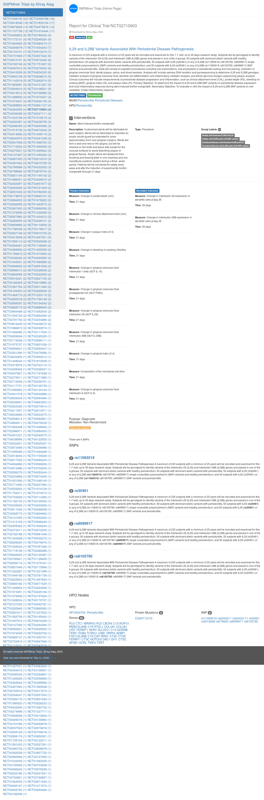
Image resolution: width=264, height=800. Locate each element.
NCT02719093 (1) (15, 381)
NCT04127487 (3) (15, 155)
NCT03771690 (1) (15, 484)
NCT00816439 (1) (39, 621)
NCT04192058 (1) (15, 794)
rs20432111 (240, 618)
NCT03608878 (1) (39, 748)
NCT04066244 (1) (15, 769)
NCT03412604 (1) (39, 715)
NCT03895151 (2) (39, 196)
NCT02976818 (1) (39, 728)
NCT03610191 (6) (15, 60)
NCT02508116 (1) (15, 563)
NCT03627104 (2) (39, 278)
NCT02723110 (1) (39, 365)
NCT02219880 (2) (39, 282)
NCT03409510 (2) (39, 179)
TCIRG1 (92, 633)
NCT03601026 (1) (39, 344)
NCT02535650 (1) (15, 489)
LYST (73, 630)
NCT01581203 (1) (15, 744)
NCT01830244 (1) (39, 526)
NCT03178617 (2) (39, 229)
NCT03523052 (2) (39, 274)
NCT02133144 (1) (39, 390)
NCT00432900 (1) (15, 707)
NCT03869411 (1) (15, 423)
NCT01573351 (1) (15, 592)
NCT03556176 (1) (15, 699)
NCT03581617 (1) (15, 612)
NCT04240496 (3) (39, 126)
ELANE (83, 627)
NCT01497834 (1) (39, 579)
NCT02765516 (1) (15, 691)
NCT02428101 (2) (39, 221)
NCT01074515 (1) (39, 493)
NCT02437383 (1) (39, 484)
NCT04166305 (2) (15, 282)
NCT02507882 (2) (15, 216)
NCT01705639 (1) (39, 456)
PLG (72, 623)
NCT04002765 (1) (15, 790)
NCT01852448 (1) (15, 427)
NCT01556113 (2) (15, 241)
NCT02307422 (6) (39, 56)
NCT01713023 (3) (15, 146)
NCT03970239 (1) (39, 769)
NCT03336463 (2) (15, 258)
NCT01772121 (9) (15, 39)
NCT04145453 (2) (15, 291)
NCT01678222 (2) (39, 200)
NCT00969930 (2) (15, 266)
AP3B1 (74, 642)
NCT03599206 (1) (39, 464)
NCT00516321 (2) (15, 278)
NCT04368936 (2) (15, 249)
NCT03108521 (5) (39, 89)
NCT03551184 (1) (15, 658)
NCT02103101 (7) (15, 51)
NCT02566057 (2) (15, 303)
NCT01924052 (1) (15, 781)
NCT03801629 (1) (39, 699)
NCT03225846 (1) (15, 608)
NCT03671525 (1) (39, 583)
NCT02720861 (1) (15, 777)
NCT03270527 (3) (15, 150)
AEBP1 (120, 633)
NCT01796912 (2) (15, 254)
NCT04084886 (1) (15, 464)
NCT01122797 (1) (39, 658)
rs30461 (254, 618)
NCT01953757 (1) (39, 637)
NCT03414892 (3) (15, 134)
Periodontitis (86, 100)
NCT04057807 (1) (15, 373)
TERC (73, 633)
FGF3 (73, 636)
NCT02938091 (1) (15, 402)
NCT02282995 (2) (15, 204)
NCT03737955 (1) (39, 757)
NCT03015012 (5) (15, 93)
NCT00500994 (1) (15, 757)
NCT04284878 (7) (15, 47)
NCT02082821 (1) (39, 418)
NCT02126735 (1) (39, 386)
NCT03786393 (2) (39, 192)
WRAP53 (90, 623)
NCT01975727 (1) (15, 344)
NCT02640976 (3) (15, 138)
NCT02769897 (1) (39, 777)
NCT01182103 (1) (15, 501)
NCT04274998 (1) (15, 711)
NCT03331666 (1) (15, 654)
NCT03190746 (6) (15, 64)
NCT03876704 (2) (39, 171)
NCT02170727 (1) (39, 600)
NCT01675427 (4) (39, 97)
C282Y (140, 618)
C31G (148, 618)
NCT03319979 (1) (15, 365)
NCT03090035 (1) (15, 674)
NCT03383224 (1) (39, 666)
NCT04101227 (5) (39, 84)
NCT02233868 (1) (15, 476)
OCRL (83, 642)
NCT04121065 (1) (15, 517)
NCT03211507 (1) (15, 410)
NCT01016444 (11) (42, 31)
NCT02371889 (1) (39, 377)
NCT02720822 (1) (39, 649)
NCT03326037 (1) (39, 369)
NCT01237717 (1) (39, 711)
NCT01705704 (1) (15, 740)
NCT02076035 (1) (39, 423)
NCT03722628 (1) (15, 497)
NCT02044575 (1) (39, 435)
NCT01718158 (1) (15, 550)
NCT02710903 (15, 12)
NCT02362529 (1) (15, 753)
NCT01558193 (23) (15, 18)
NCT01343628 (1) (15, 538)
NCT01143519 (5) (15, 80)
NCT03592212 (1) (39, 357)
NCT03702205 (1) (39, 468)
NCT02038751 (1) (39, 381)
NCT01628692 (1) (39, 427)
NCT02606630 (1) (15, 542)
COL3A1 (110, 627)
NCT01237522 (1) (39, 612)
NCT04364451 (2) (15, 245)
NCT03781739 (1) (39, 575)
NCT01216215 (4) (39, 117)
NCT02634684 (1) (15, 414)
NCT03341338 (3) (39, 138)
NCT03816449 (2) (15, 324)
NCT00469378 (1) (15, 720)
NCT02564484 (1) (39, 398)
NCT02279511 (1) (15, 377)
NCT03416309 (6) (15, 72)
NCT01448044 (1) (15, 361)
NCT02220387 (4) (15, 122)
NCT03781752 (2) (15, 320)
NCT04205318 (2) (15, 299)
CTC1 (79, 623)
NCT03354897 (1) (39, 674)
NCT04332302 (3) (39, 167)
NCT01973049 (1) (15, 633)
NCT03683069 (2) (15, 274)
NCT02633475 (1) (39, 414)
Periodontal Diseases (109, 100)
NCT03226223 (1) (39, 703)
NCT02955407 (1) (39, 348)
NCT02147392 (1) (15, 625)
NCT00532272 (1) (39, 538)
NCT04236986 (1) (39, 447)
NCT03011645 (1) (15, 509)
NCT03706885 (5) (39, 93)
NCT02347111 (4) (39, 113)
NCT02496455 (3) (15, 126)
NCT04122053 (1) (39, 439)
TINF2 (92, 642)
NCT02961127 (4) (39, 105)
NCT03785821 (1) (15, 559)
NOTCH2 (96, 639)
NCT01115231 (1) (15, 645)
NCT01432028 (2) (39, 212)
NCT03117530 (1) (39, 332)
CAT (97, 636)
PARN (73, 627)
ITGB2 (82, 633)
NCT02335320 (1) (39, 336)
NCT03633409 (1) (15, 357)
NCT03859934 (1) (15, 336)
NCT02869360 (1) (39, 608)
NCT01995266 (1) (15, 451)
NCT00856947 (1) (15, 348)
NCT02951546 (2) (39, 266)
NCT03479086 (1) (39, 353)
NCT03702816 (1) (15, 641)
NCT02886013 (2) (15, 270)
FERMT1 (83, 630)
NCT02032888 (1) (39, 394)
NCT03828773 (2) (15, 307)
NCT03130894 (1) (39, 720)
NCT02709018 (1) (39, 732)
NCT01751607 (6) (39, 64)
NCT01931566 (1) (15, 480)
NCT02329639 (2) (39, 291)
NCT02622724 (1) (39, 633)
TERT (100, 642)
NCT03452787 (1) (39, 604)
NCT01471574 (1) (39, 786)
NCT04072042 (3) (39, 130)
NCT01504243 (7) (39, 47)
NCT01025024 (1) (15, 546)
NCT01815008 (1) (39, 361)
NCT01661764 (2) (15, 287)
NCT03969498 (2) (15, 311)
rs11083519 (209, 618)
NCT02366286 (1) (39, 550)
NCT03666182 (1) (15, 583)
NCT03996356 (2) (39, 208)
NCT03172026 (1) (15, 340)
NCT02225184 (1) (39, 592)
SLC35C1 (104, 630)
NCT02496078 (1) (15, 662)
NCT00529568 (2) (39, 241)
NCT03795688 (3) (15, 167)
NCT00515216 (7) (39, 51)
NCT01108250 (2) (39, 245)
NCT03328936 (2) (39, 270)
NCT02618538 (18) (15, 23)
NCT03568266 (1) (15, 715)
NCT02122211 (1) (39, 740)
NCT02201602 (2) (15, 192)
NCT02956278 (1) (15, 472)
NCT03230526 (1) (39, 662)
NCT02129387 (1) (39, 555)
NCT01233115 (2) (39, 295)
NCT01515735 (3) (15, 130)
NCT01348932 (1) (15, 588)
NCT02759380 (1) (39, 654)
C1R (91, 627)
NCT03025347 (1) (39, 443)
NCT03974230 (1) (39, 476)
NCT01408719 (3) (39, 134)
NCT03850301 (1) (39, 736)
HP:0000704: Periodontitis (86, 612)
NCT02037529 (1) (15, 728)
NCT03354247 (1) (15, 695)
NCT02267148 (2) (15, 233)
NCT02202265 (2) (15, 188)
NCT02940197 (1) (15, 786)
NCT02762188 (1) (15, 534)
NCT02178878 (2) (15, 196)
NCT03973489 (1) (15, 447)
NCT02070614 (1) (39, 406)
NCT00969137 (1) (15, 637)
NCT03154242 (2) (39, 303)
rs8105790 (251, 621)
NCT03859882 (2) (15, 225)
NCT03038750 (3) (39, 122)
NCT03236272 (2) (39, 324)
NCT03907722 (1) (39, 753)
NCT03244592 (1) (39, 588)
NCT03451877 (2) (39, 183)
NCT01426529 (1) (15, 678)
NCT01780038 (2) (15, 229)
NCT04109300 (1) (39, 501)
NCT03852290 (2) (39, 315)
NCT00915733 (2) (39, 233)
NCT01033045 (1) (15, 761)
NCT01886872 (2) (15, 328)
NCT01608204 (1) (15, 600)
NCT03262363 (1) (39, 517)
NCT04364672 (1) (15, 670)
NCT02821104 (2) (15, 175)
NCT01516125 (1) (39, 489)
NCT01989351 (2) (15, 179)
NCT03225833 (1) (15, 579)
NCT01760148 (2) (39, 299)
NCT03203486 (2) (39, 320)
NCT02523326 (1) (15, 406)
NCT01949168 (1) (15, 575)
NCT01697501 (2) (39, 237)
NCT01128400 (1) (39, 559)
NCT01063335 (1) (39, 761)
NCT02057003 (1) (39, 695)
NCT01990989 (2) (39, 262)
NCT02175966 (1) (39, 567)
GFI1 (114, 639)
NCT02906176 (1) (15, 736)
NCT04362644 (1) (15, 682)
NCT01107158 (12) (15, 31)
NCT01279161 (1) (39, 563)
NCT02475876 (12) (42, 27)
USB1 (102, 633)
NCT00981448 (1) (39, 534)
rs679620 (222, 621)
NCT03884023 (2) (15, 200)
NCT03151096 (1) (15, 724)
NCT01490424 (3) (39, 155)
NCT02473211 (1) (15, 530)
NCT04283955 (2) (15, 221)
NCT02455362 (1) (15, 526)
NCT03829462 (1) (39, 513)
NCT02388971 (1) (15, 431)
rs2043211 (225, 618)
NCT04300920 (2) (39, 258)
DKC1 (107, 639)
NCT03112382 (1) (39, 497)
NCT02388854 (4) (15, 105)
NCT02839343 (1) (15, 398)
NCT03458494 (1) (15, 369)
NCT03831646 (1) (15, 567)
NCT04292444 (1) (39, 472)
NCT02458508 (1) (39, 509)
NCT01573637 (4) (15, 101)
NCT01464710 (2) (15, 295)
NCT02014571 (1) (39, 410)
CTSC (114, 636)
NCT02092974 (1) (39, 328)
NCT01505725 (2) (15, 315)
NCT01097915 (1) (15, 621)
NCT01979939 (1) (15, 596)
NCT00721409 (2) (39, 188)
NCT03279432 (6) (39, 68)
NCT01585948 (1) (39, 687)
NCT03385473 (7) (39, 43)
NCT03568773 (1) (15, 513)
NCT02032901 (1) (15, 443)
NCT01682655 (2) (39, 311)
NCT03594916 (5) (15, 89)
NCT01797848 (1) (39, 373)
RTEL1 (99, 627)
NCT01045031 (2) (15, 262)
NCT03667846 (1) (39, 641)
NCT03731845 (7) (15, 56)
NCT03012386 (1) (15, 468)
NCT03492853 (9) (15, 35)
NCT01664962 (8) (15, 43)
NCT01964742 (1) (39, 707)
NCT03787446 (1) (39, 546)
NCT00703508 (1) (39, 765)
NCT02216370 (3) (39, 159)
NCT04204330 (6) (39, 72)
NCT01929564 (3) (39, 150)
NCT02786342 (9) (39, 35)
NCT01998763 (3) (39, 142)
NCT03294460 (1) (39, 790)
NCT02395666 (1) (39, 682)
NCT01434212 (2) (39, 216)
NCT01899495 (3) (39, 146)
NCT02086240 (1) (39, 460)
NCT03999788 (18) (42, 18)
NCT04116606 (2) (39, 225)
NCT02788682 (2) (15, 171)
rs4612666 (208, 621)
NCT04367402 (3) (15, 163)
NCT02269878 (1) (39, 724)
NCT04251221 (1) (15, 435)
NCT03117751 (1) (15, 386)
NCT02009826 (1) (15, 649)
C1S (116, 623)
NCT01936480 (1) (15, 332)
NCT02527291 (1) (39, 744)
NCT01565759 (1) (15, 616)
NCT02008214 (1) (15, 418)
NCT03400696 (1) (39, 505)
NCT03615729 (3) (39, 163)
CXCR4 (108, 623)
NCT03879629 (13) (15, 27)
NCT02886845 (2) (39, 307)
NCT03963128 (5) (15, 76)
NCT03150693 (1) (15, 765)
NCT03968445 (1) (39, 522)
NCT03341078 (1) (15, 394)
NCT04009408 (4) (15, 113)
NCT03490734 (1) (15, 748)
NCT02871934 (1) (39, 781)
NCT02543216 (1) (39, 645)
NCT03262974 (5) (39, 80)
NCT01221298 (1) (39, 571)
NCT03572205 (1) (39, 530)
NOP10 (124, 623)
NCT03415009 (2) (15, 237)
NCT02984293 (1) (39, 431)
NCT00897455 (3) (15, 159)
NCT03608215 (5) (39, 76)
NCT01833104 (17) (42, 23)
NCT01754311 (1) (15, 493)
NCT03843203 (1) (39, 402)
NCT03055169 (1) (15, 732)
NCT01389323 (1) (15, 703)
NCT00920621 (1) (15, 629)
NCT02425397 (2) (15, 183)
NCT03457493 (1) (15, 687)
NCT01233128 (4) (15, 117)
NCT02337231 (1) (39, 773)
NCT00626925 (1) (15, 555)
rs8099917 (236, 621)
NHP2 (93, 630)
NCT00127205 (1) (15, 604)
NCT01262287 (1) (15, 571)
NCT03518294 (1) (15, 456)
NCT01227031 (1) (15, 666)
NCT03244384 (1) (39, 625)
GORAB (122, 630)
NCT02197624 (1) (39, 596)
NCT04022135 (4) (39, 101)
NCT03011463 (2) (39, 287)
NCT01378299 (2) (15, 212)
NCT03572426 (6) (39, 60)
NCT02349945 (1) (15, 505)
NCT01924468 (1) (39, 451)
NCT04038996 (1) (15, 439)
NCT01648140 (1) (39, 480)
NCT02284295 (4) (15, 109)
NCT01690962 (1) (15, 390)
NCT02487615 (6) (15, 68)
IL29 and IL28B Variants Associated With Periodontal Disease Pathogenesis (131, 48)
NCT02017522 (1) (15, 460)
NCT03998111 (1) (39, 340)
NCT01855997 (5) (15, 84)
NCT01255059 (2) (39, 249)
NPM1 (105, 636)
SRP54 (111, 633)
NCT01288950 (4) (15, 97)
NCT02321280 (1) (15, 353)
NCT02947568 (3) (15, 142)
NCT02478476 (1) (39, 542)
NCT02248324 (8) (39, 39)
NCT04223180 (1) (15, 773)
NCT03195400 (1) (39, 616)
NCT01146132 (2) (39, 175)
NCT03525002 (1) (39, 629)
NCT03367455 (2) (15, 208)
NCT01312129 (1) (15, 522)
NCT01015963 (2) (39, 254)
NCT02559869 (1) (39, 678)
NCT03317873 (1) (39, 691)
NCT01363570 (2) (39, 204)
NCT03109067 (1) (39, 670)
